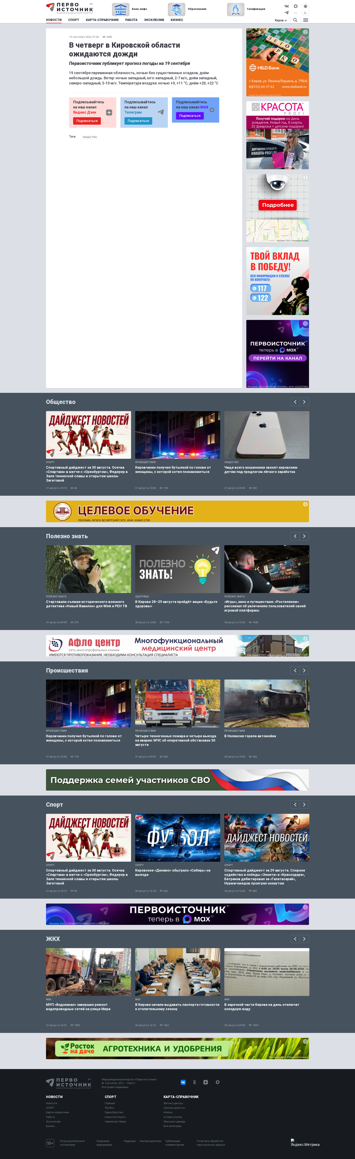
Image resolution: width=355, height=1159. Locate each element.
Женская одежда (174, 1121)
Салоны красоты (174, 1107)
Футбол (109, 1107)
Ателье (168, 1112)
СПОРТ (50, 1107)
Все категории (172, 1126)
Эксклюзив (53, 1121)
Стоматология (173, 1117)
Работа (50, 1117)
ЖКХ (53, 938)
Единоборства (114, 1112)
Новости (54, 1097)
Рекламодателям (150, 1141)
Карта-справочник (57, 1112)
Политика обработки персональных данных (211, 1142)
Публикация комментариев (174, 1142)
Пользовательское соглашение (72, 1142)
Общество (90, 137)
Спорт (54, 804)
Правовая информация (104, 1142)
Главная (110, 1103)
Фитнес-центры (173, 1103)
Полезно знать (67, 536)
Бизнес (50, 1126)
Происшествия (67, 670)
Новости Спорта (115, 1117)
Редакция (130, 1141)
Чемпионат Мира (115, 1121)
